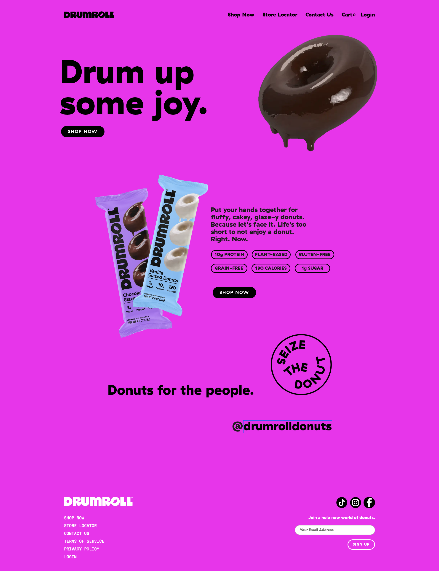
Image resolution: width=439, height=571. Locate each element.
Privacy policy (81, 549)
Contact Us (319, 15)
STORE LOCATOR (80, 525)
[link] (82, 131)
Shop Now (241, 15)
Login (368, 15)
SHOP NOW (74, 518)
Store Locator (279, 15)
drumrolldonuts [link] (288, 427)
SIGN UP (361, 544)
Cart (347, 15)
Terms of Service (84, 541)
